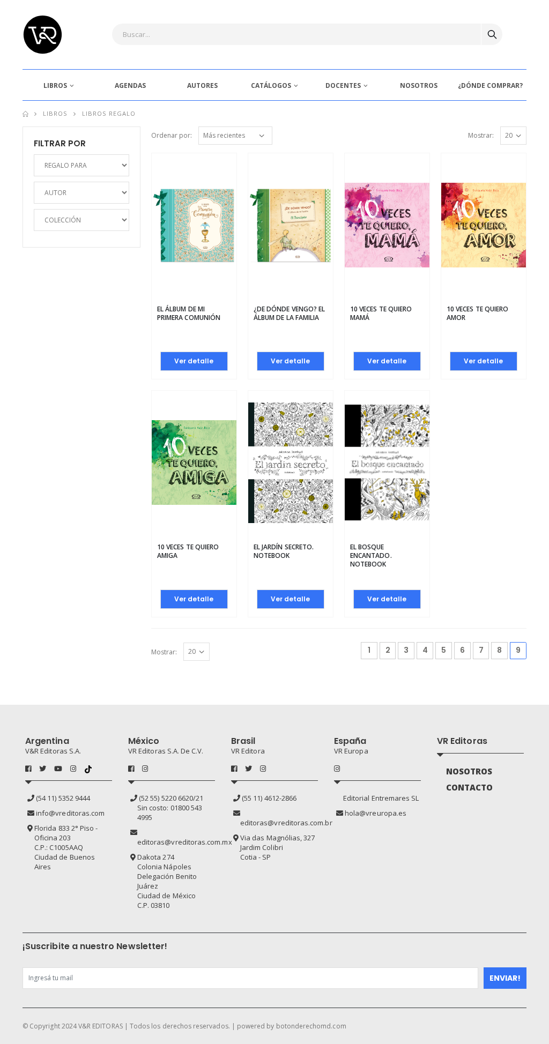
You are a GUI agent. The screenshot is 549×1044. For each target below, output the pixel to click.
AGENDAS (130, 85)
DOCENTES (343, 85)
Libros (55, 113)
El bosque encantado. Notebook (371, 555)
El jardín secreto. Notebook (284, 551)
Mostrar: (481, 135)
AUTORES (202, 85)
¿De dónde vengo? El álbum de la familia (289, 313)
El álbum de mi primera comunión (188, 313)
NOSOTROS (418, 85)
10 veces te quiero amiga (188, 551)
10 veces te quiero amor (477, 313)
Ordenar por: (171, 135)
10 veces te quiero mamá (381, 313)
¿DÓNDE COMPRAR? (490, 85)
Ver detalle (193, 361)
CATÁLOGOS (271, 85)
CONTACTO (469, 787)
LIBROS (55, 85)
